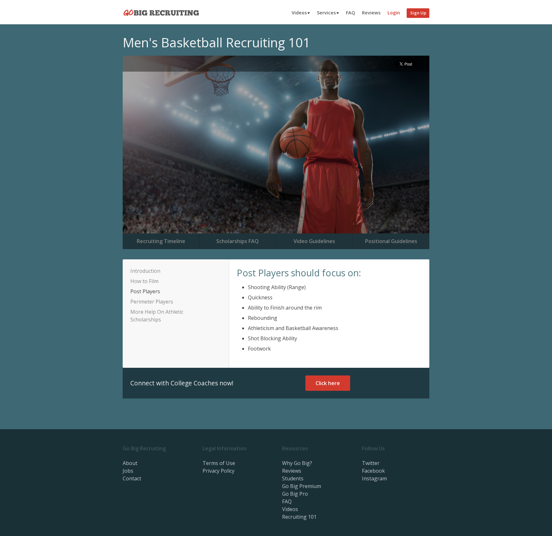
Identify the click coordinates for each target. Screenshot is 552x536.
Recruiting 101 (299, 516)
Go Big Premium (301, 486)
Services (326, 13)
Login (393, 13)
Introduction (145, 270)
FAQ (350, 13)
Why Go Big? (297, 463)
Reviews (371, 13)
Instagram (374, 478)
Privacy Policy (218, 470)
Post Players (145, 291)
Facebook (373, 470)
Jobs (128, 470)
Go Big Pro (295, 493)
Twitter (370, 463)
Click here (328, 383)
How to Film (144, 281)
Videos (299, 13)
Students (292, 478)
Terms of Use (219, 463)
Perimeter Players (151, 301)
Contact (132, 478)
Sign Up (418, 13)
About (130, 463)
